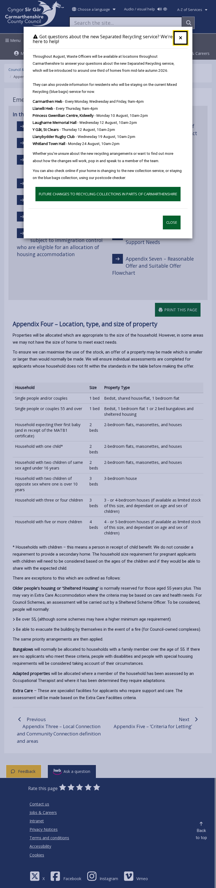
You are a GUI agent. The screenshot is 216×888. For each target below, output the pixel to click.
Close (171, 222)
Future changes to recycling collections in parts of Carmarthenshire (108, 193)
